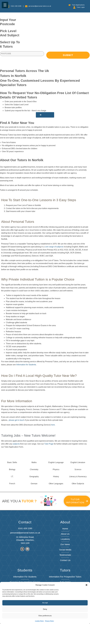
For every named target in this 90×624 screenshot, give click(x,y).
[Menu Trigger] (5, 5)
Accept (45, 603)
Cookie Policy (39, 621)
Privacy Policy (49, 621)
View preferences (45, 616)
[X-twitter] (22, 549)
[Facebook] (27, 549)
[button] (86, 585)
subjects (16, 444)
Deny (45, 609)
